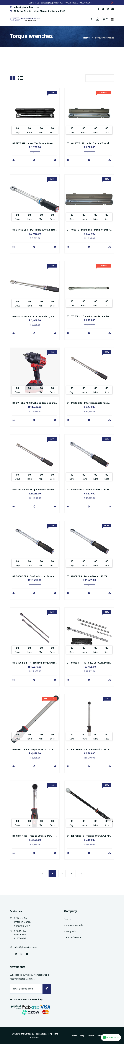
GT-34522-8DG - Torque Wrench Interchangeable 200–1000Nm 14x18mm (50, 489)
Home (86, 37)
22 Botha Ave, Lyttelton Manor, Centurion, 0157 (39, 11)
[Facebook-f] (99, 9)
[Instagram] (108, 9)
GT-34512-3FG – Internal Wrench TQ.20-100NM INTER (39, 316)
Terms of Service (72, 937)
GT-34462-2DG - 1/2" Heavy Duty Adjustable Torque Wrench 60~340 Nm (50, 229)
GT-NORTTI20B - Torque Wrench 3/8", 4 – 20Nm (37, 836)
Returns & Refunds (73, 925)
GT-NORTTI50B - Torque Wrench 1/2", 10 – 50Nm (37, 749)
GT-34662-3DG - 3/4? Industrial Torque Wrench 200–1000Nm (44, 576)
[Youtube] (112, 9)
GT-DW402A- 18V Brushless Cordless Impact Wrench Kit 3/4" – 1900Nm (50, 403)
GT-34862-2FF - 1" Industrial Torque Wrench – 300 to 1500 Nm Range (49, 662)
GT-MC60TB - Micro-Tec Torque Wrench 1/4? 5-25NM (94, 229)
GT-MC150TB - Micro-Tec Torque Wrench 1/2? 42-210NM (41, 143)
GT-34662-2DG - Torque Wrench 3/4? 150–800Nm (93, 489)
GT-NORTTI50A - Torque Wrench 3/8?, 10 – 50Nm (92, 749)
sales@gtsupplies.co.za (52, 2)
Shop (82, 1035)
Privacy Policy (71, 931)
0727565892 (71, 2)
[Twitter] (103, 9)
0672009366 (86, 2)
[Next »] (81, 873)
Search (67, 919)
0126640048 (20, 938)
